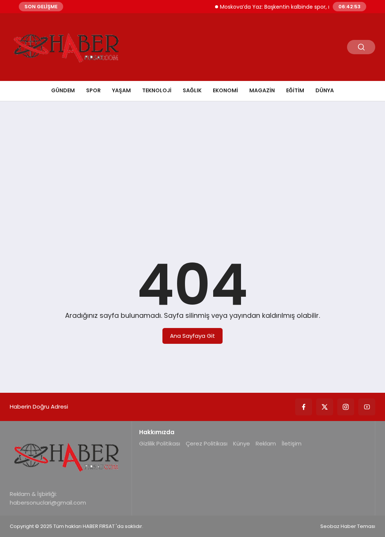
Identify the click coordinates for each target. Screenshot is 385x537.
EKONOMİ (225, 90)
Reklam (266, 443)
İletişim (292, 443)
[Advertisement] (192, 165)
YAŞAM (121, 90)
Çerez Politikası (206, 443)
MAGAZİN (262, 90)
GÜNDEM (63, 90)
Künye (241, 443)
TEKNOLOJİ (156, 90)
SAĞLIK (192, 90)
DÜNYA (324, 90)
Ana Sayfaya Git (192, 336)
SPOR (93, 90)
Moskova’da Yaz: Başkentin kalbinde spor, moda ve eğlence (292, 7)
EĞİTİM (295, 90)
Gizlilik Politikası (159, 443)
